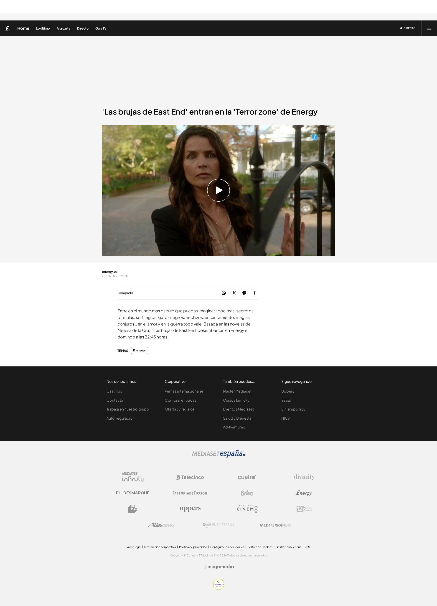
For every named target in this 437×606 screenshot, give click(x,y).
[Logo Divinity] (304, 477)
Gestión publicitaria (288, 547)
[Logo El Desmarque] (132, 492)
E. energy (139, 350)
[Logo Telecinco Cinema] (247, 509)
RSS (307, 547)
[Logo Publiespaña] (218, 525)
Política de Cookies (259, 547)
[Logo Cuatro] (247, 477)
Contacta (115, 400)
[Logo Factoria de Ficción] (190, 493)
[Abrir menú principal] (429, 28)
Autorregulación (121, 418)
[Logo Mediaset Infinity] (133, 477)
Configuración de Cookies (227, 547)
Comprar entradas (180, 400)
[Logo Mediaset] (218, 456)
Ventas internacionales (184, 391)
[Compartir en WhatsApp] (224, 293)
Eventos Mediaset (238, 409)
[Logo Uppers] (190, 509)
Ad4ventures (234, 427)
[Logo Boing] (247, 493)
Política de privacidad (193, 547)
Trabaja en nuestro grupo (128, 409)
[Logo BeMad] (133, 509)
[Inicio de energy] (8, 28)
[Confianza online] (218, 588)
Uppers (287, 391)
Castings (114, 391)
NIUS (285, 418)
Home (23, 28)
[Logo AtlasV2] (161, 525)
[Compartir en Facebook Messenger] (244, 293)
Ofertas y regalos (180, 409)
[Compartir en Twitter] (234, 293)
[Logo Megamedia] (221, 567)
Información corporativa (160, 547)
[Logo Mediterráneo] (276, 525)
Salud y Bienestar (238, 418)
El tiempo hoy (293, 409)
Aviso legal (134, 547)
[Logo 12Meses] (304, 509)
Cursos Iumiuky (236, 400)
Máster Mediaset (237, 391)
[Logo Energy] (304, 493)
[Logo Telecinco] (190, 477)
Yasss (286, 400)
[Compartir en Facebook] (255, 293)
